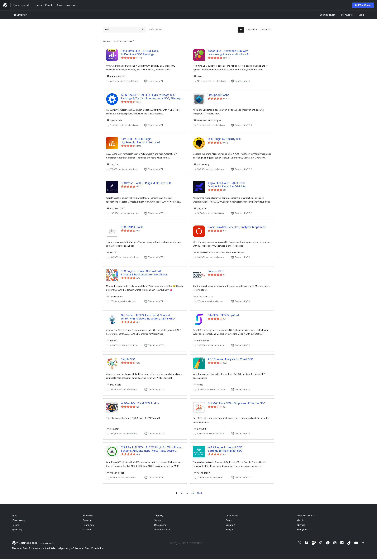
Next (199, 493)
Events (229, 520)
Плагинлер (88, 525)
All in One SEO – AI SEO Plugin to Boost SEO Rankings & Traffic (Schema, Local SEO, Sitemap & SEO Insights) (152, 96)
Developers (160, 525)
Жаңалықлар (18, 520)
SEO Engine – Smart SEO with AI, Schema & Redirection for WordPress (144, 273)
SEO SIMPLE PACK (132, 227)
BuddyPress (304, 529)
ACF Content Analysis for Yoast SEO (230, 359)
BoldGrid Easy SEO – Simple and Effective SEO (236, 403)
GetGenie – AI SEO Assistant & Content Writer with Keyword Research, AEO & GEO (148, 317)
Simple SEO (128, 359)
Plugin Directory (19, 15)
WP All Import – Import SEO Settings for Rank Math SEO (225, 449)
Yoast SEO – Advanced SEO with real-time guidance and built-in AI (228, 52)
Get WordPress (363, 5)
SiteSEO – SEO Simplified (223, 315)
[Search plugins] (143, 30)
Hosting (15, 525)
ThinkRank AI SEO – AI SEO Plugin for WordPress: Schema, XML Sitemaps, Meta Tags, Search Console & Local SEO (151, 449)
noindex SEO (216, 271)
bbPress (302, 525)
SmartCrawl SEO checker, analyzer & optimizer (237, 227)
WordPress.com (306, 515)
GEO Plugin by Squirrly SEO (224, 139)
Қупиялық (17, 529)
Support (158, 520)
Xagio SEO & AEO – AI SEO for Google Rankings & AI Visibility (227, 184)
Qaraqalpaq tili (46, 543)
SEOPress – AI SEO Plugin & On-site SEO (146, 183)
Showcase (88, 515)
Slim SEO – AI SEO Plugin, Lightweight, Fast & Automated (140, 140)
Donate (230, 525)
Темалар (87, 520)
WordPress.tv (162, 529)
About (15, 515)
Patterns (87, 529)
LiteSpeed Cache (218, 94)
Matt (300, 520)
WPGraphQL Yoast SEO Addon (140, 403)
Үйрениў (158, 515)
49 (192, 492)
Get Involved (232, 515)
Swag (230, 529)
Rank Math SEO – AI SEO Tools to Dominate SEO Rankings (140, 52)
